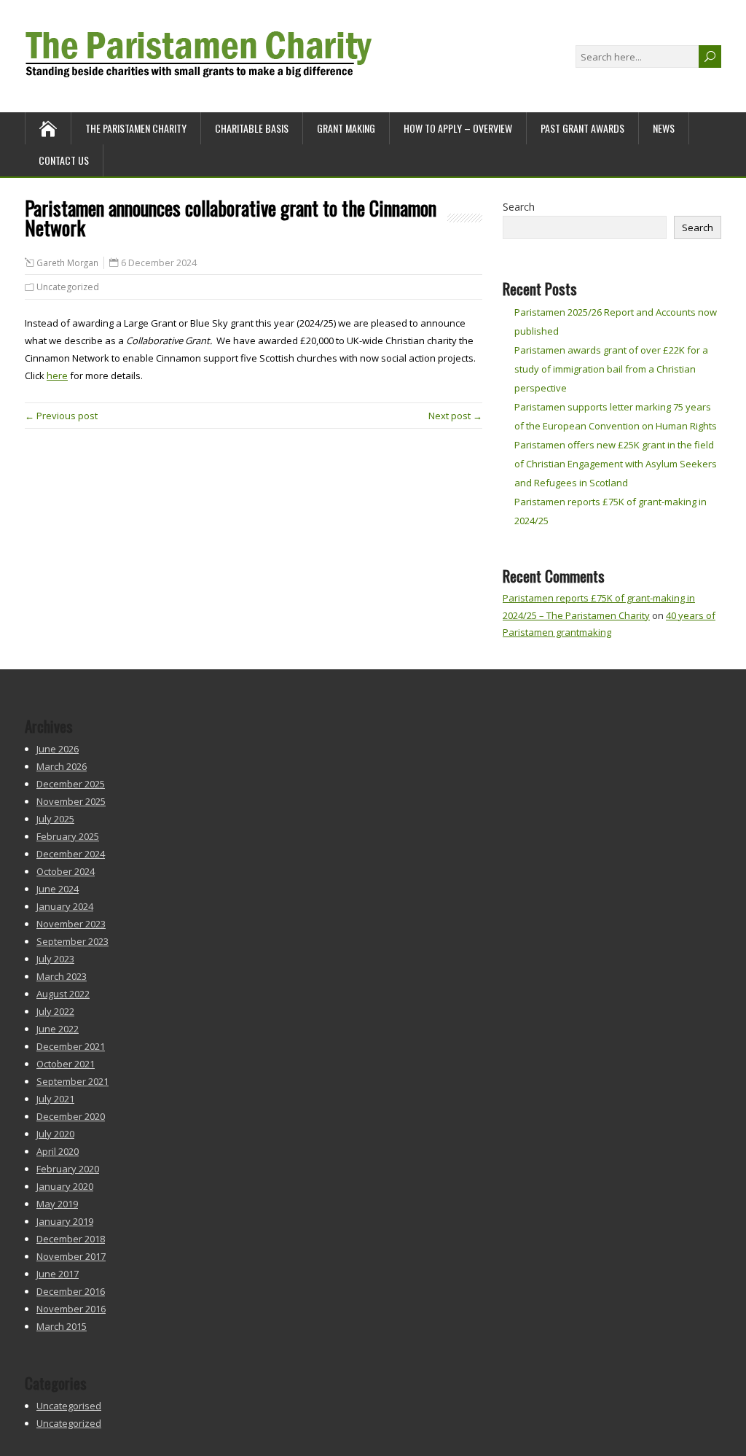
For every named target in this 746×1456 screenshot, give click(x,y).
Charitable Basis (251, 128)
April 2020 (57, 1151)
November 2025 (71, 801)
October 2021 (65, 1063)
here (57, 375)
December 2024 (70, 853)
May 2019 (57, 1203)
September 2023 (72, 941)
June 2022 (57, 1028)
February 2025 (67, 836)
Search (519, 207)
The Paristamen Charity (135, 128)
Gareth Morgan (67, 262)
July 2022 (55, 1011)
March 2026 (61, 766)
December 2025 (70, 783)
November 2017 (71, 1256)
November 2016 (71, 1308)
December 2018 (70, 1238)
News (664, 128)
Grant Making (346, 128)
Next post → (455, 415)
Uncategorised (68, 1405)
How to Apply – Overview (458, 128)
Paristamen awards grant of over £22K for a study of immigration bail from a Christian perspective (611, 368)
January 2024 (64, 906)
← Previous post (61, 415)
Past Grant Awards (582, 128)
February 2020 (67, 1168)
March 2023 (61, 976)
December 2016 (70, 1291)
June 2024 (57, 888)
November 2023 (71, 923)
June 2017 (57, 1273)
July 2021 (55, 1098)
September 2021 (72, 1081)
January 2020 (64, 1186)
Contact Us (64, 160)
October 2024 (65, 871)
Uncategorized (67, 287)
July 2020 (55, 1133)
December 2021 (70, 1046)
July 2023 (55, 958)
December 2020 (70, 1116)
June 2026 (57, 748)
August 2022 (63, 993)
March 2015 (61, 1326)
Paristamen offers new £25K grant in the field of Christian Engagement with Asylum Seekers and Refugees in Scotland (615, 463)
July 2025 (55, 818)
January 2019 (64, 1221)
